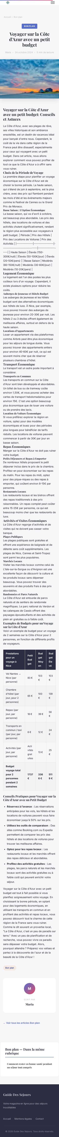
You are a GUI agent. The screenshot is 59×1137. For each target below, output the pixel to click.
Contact (40, 1118)
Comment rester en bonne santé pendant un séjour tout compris (29, 1065)
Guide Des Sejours (17, 1094)
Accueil (7, 17)
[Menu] (53, 2)
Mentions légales (23, 1118)
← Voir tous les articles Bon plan (21, 1022)
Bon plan (18, 17)
